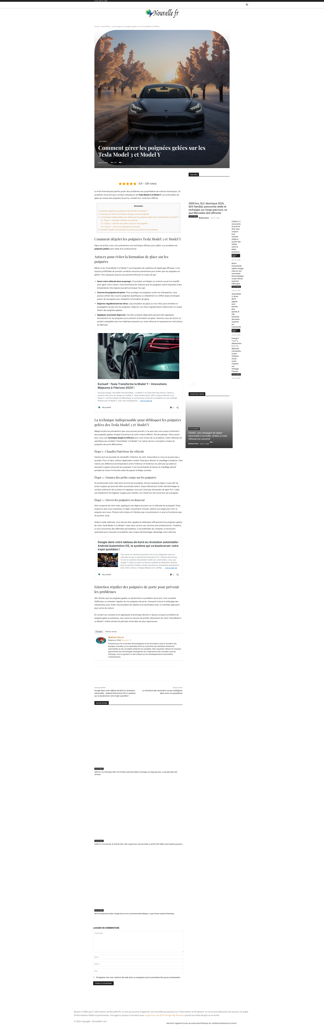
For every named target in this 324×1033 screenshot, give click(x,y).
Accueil (96, 26)
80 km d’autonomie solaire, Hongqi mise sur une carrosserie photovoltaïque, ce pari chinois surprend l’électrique (134, 914)
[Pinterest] (138, 175)
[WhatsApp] (144, 175)
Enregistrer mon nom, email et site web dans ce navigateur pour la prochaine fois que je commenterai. (138, 977)
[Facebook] (126, 175)
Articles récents (111, 632)
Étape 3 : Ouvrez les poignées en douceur (120, 227)
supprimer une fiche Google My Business (164, 1015)
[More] (150, 175)
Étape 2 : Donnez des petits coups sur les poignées (124, 223)
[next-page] (194, 384)
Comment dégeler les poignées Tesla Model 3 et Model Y (123, 211)
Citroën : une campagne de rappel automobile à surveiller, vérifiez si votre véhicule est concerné (207, 435)
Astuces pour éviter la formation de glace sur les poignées (123, 214)
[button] (247, 5)
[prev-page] (190, 384)
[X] (132, 175)
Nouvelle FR (126, 640)
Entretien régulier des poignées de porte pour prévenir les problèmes (128, 230)
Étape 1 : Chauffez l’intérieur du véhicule (119, 220)
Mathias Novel (116, 637)
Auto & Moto (105, 26)
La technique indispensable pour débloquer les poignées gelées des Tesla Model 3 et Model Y (138, 217)
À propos (99, 632)
